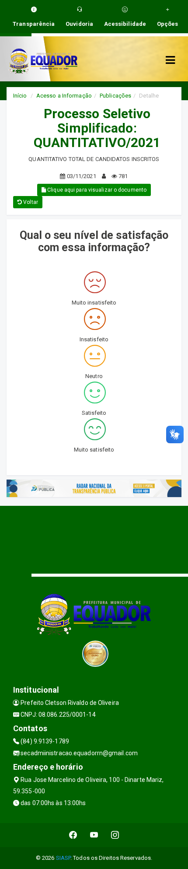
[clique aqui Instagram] (115, 835)
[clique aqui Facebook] (73, 835)
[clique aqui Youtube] (94, 835)
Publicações (115, 95)
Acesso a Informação (64, 95)
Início (20, 95)
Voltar (30, 202)
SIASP (63, 858)
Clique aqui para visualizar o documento (96, 190)
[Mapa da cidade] (94, 538)
